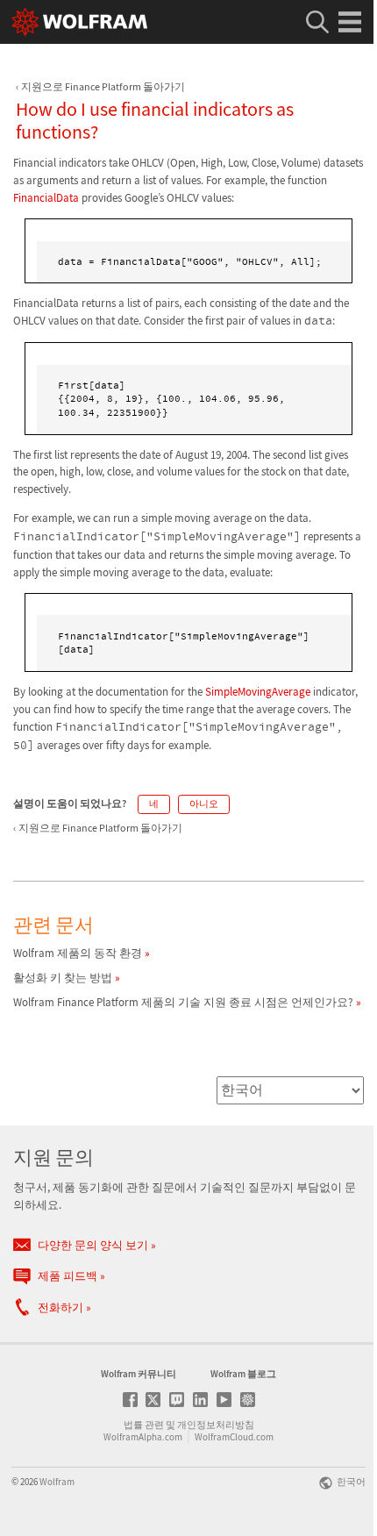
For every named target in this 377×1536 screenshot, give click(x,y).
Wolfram (57, 1481)
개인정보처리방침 (215, 1424)
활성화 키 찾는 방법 (62, 977)
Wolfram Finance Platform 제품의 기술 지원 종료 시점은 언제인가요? (183, 1002)
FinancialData (46, 197)
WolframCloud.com (234, 1437)
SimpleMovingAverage (257, 691)
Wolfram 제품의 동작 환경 (77, 953)
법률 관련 (144, 1424)
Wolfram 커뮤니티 (138, 1374)
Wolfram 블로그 (243, 1374)
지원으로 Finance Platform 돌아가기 (103, 86)
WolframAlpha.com (142, 1437)
